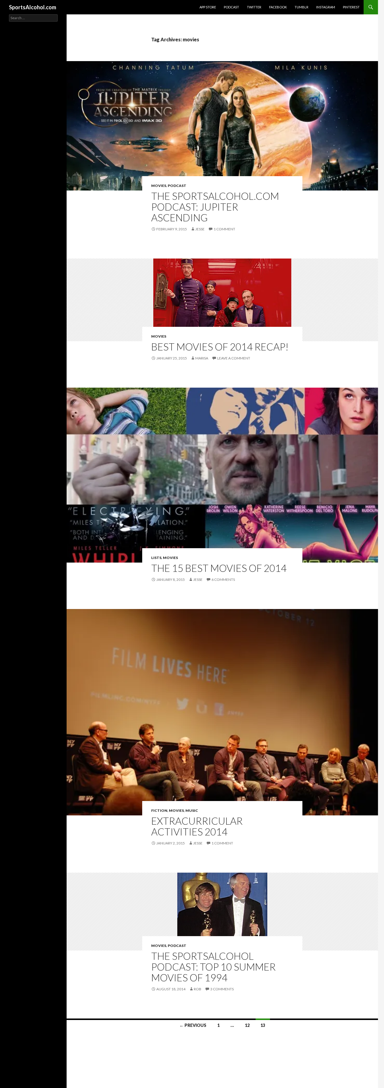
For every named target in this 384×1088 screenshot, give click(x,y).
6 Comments (223, 579)
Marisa (201, 358)
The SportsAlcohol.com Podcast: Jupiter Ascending (215, 206)
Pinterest (351, 7)
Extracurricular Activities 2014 (197, 826)
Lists (156, 557)
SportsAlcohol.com (32, 7)
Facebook (278, 7)
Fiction (159, 810)
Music (191, 810)
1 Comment (224, 229)
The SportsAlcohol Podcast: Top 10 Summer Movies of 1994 (213, 966)
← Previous (192, 1025)
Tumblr (301, 7)
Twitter (254, 7)
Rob (197, 989)
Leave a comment (233, 358)
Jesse (200, 229)
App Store (208, 7)
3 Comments (222, 989)
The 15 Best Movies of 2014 (218, 568)
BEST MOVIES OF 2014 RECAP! (220, 347)
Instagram (325, 7)
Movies (158, 185)
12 (247, 1025)
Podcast (231, 7)
